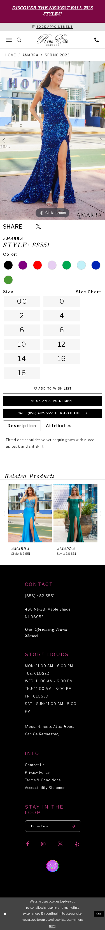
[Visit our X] (60, 844)
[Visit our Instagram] (43, 844)
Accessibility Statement (46, 788)
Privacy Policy (37, 772)
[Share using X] (38, 227)
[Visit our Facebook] (27, 844)
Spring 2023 (57, 55)
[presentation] (30, 513)
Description (22, 425)
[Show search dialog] (19, 40)
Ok (99, 913)
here (52, 926)
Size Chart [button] (89, 291)
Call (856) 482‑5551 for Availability (53, 413)
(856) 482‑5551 (40, 596)
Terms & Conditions (43, 780)
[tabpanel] (52, 140)
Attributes (59, 425)
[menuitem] (9, 39)
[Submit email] (73, 826)
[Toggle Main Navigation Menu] (9, 39)
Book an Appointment (52, 400)
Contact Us (35, 765)
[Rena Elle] (52, 40)
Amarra (30, 55)
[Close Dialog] (5, 914)
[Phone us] (96, 40)
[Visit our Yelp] (77, 844)
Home (10, 55)
